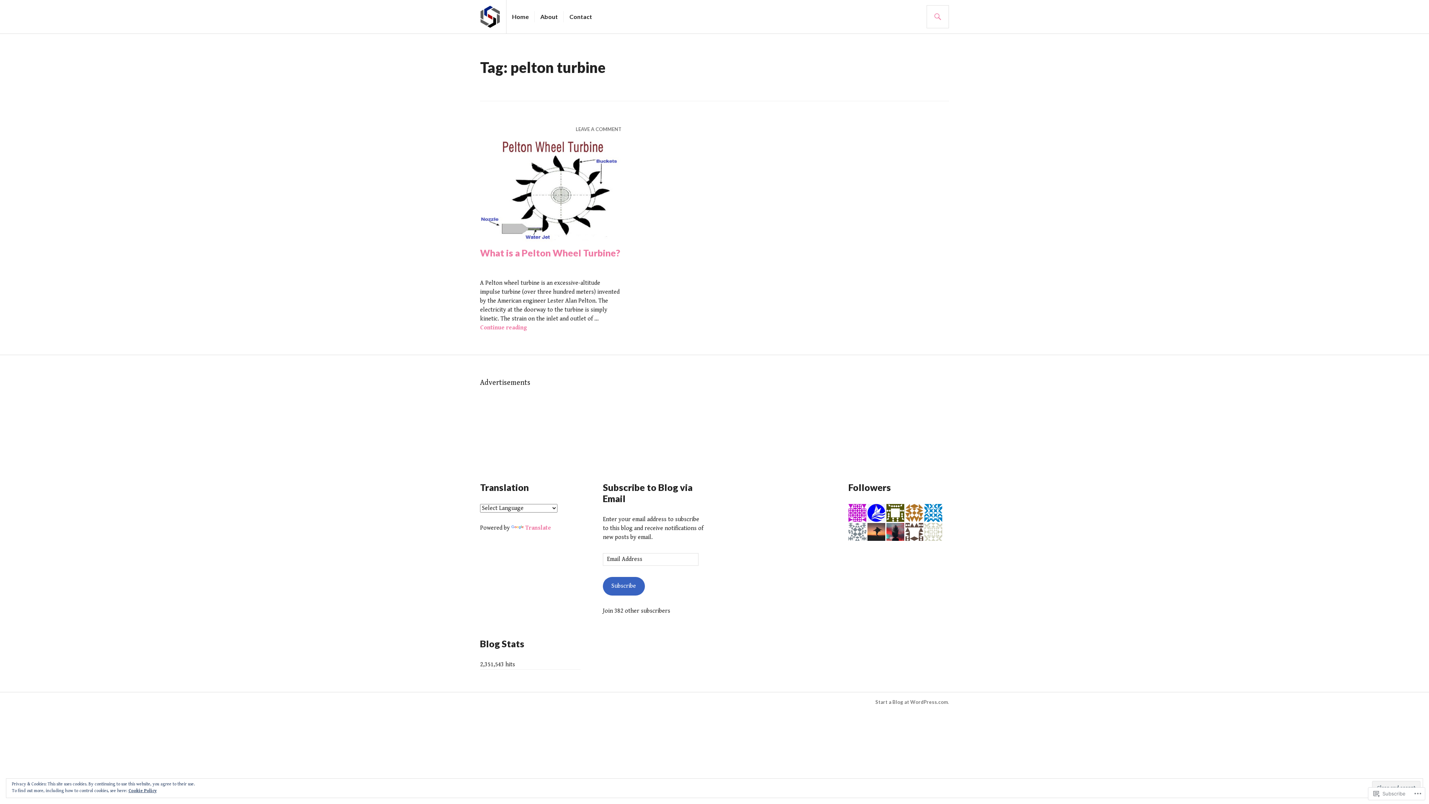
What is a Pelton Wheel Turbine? (550, 252)
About (549, 16)
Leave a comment (598, 129)
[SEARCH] (938, 16)
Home (520, 16)
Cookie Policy (142, 790)
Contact (580, 16)
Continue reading (503, 327)
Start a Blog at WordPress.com (911, 702)
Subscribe (623, 586)
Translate (538, 528)
